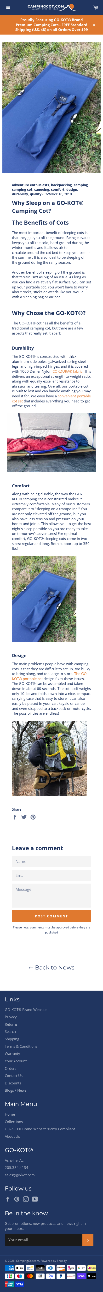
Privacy (11, 1016)
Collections (14, 1121)
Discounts (13, 1083)
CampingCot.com (27, 1261)
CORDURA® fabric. (67, 371)
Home (10, 1114)
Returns (11, 1024)
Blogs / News (15, 1090)
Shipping (12, 1038)
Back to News (54, 967)
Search (10, 1031)
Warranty (12, 1053)
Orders (10, 1068)
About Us (12, 1136)
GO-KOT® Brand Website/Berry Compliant (40, 1128)
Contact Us (14, 1075)
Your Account (16, 1061)
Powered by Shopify (53, 1261)
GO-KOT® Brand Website (25, 1009)
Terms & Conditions (21, 1046)
